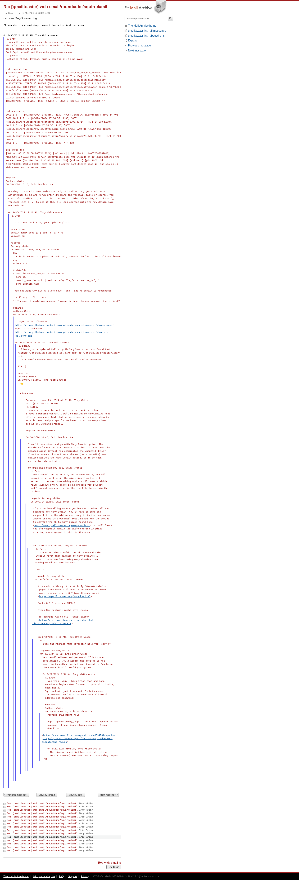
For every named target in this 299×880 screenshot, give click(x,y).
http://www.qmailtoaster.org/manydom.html (62, 525)
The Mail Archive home (142, 25)
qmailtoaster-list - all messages (147, 30)
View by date (76, 794)
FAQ (61, 876)
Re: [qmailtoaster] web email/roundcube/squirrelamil (42, 803)
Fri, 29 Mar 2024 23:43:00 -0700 (34, 13)
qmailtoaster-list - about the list (146, 35)
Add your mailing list (44, 876)
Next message (108, 794)
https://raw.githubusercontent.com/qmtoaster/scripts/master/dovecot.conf (64, 325)
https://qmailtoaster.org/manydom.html (64, 596)
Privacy (85, 876)
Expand (133, 40)
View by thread (47, 794)
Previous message (16, 794)
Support (72, 876)
